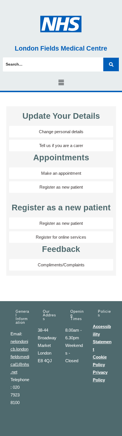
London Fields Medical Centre (61, 48)
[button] (61, 82)
